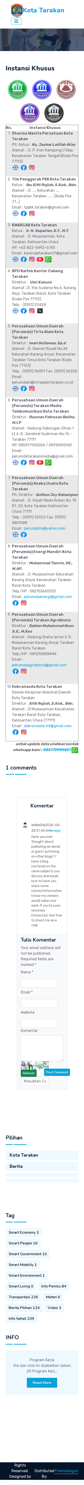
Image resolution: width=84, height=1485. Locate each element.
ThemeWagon (66, 1471)
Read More (42, 1382)
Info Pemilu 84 (53, 1286)
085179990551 (57, 750)
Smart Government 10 (28, 1254)
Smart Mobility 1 (23, 1264)
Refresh (29, 1073)
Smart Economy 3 (24, 1232)
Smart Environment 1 (27, 1275)
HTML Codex (20, 1482)
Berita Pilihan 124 (24, 1307)
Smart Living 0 (21, 1286)
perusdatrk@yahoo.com (45, 528)
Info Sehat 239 (21, 1318)
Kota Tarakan (23, 1155)
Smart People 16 (23, 1243)
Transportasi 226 (23, 1297)
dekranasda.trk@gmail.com (48, 726)
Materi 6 (53, 1297)
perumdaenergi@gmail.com (48, 596)
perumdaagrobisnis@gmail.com (39, 665)
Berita (16, 1166)
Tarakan (19, 1459)
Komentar (29, 1030)
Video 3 (54, 1307)
